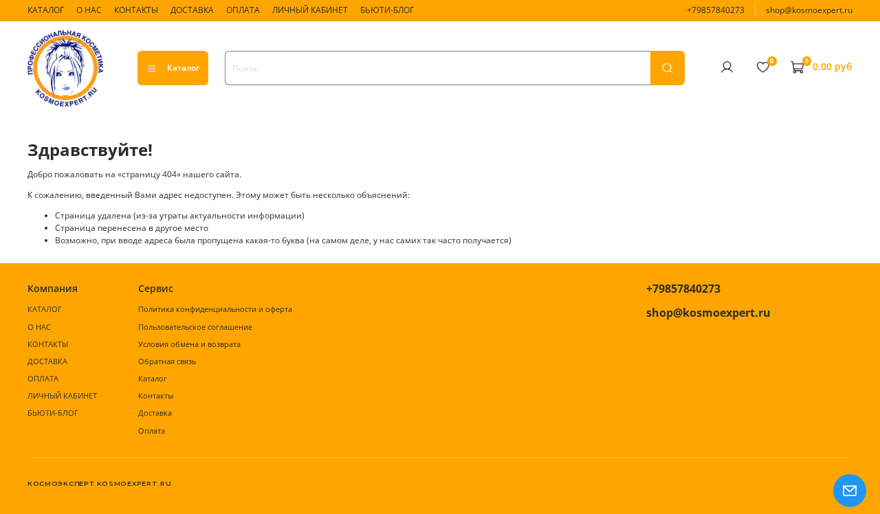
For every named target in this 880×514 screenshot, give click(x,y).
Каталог (183, 68)
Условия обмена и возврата (189, 344)
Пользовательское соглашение (195, 327)
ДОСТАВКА (192, 10)
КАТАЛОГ (46, 10)
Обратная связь (167, 361)
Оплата (151, 430)
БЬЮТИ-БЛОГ (387, 10)
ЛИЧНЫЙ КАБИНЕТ (310, 10)
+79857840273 (716, 10)
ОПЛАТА (243, 10)
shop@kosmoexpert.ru (809, 10)
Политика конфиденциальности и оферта (215, 309)
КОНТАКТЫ (136, 10)
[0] (762, 67)
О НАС (89, 10)
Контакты (155, 395)
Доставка (155, 412)
